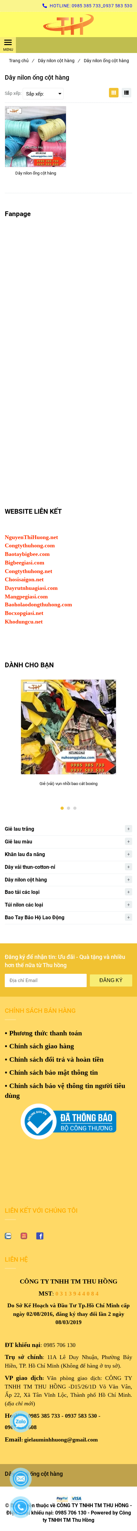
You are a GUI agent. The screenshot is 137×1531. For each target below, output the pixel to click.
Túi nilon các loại (24, 905)
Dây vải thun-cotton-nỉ (30, 867)
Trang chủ (21, 60)
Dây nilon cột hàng (59, 60)
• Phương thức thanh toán (43, 1033)
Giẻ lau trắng (19, 829)
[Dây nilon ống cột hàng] (68, 24)
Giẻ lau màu (18, 842)
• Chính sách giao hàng (39, 1046)
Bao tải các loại (22, 892)
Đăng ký (111, 980)
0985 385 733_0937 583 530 (102, 5)
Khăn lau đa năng (25, 854)
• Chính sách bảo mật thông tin (51, 1072)
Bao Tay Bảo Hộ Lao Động (34, 917)
